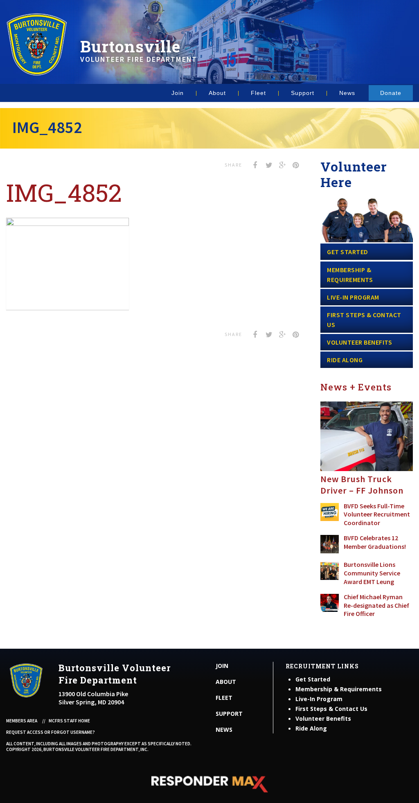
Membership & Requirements (350, 275)
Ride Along (345, 360)
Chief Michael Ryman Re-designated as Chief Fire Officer (376, 605)
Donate (390, 93)
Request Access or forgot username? (50, 732)
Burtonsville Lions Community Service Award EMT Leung (372, 573)
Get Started (347, 252)
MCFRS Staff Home (69, 721)
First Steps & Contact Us (364, 320)
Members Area (21, 721)
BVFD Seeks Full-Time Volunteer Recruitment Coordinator (377, 514)
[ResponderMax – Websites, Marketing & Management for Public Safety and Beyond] (209, 784)
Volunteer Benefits (359, 342)
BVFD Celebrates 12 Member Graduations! (375, 542)
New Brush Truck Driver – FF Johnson (361, 484)
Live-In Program (353, 297)
